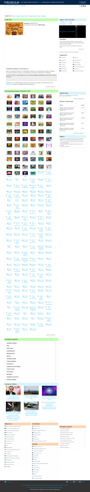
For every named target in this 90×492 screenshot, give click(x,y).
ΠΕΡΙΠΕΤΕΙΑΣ (31, 371)
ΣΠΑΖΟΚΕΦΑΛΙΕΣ (31, 351)
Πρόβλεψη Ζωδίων (77, 60)
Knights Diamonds (41, 231)
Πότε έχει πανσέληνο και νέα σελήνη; (72, 441)
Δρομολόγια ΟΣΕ (36, 428)
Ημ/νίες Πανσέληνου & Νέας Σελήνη (12, 428)
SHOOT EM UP (31, 348)
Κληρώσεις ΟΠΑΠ (77, 64)
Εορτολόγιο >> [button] (82, 49)
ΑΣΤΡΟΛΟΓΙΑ (34, 2)
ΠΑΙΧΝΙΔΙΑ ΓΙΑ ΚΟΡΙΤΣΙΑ (31, 377)
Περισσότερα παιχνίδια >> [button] (51, 334)
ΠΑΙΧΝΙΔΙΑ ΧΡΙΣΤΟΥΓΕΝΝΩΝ (31, 366)
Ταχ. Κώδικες (8, 453)
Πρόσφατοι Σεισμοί (9, 441)
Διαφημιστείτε (41, 487)
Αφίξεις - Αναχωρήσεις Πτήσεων (39, 430)
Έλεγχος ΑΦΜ (35, 454)
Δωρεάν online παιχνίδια (72, 447)
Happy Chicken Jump (33, 188)
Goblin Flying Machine (17, 332)
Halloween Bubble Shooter (25, 261)
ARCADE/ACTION (16, 5)
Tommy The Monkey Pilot (17, 310)
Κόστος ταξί (35, 465)
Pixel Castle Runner (17, 243)
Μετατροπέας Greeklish (37, 478)
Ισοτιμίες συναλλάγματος (37, 450)
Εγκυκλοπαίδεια (35, 469)
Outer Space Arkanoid (25, 255)
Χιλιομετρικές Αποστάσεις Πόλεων (39, 441)
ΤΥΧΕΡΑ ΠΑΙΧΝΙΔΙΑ (31, 361)
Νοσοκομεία (62, 57)
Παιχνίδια (10, 5)
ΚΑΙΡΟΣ (48, 2)
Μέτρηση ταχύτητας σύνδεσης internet (40, 463)
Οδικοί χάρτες (35, 438)
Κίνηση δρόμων (62, 62)
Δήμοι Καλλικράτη (36, 461)
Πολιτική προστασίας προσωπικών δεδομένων (54, 487)
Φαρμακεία (75, 57)
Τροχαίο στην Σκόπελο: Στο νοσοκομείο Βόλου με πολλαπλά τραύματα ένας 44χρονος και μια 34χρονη (31, 413)
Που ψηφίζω (7, 466)
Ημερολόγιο (35, 457)
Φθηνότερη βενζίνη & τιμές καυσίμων (12, 458)
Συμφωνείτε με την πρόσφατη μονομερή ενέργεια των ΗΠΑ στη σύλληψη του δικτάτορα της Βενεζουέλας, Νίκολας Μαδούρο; (72, 139)
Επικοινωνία (29, 487)
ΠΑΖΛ (31, 345)
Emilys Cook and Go (33, 261)
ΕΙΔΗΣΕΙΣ (29, 2)
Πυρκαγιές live (8, 443)
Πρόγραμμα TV (62, 66)
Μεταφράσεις (35, 471)
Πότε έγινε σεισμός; (72, 445)
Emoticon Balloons (9, 214)
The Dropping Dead (9, 293)
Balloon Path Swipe (49, 214)
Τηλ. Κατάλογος (8, 451)
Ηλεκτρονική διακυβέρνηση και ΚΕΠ (12, 449)
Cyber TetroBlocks (17, 208)
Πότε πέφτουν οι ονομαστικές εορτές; (72, 438)
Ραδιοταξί (34, 436)
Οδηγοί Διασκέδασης (9, 436)
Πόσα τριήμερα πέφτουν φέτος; (72, 440)
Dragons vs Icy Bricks (25, 220)
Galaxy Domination (41, 299)
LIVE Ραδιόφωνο (63, 68)
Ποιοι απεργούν (62, 70)
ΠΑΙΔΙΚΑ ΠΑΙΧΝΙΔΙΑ (31, 379)
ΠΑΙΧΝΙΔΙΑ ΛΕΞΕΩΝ (31, 358)
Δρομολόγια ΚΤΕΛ (36, 426)
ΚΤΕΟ (6, 445)
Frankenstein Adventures (41, 249)
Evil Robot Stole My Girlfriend (33, 310)
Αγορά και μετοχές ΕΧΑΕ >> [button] (79, 98)
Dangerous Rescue (33, 182)
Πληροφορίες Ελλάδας (9, 462)
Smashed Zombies (41, 277)
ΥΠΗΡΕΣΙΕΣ (25, 2)
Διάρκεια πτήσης (36, 467)
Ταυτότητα (35, 487)
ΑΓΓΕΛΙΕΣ (44, 2)
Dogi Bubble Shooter (49, 321)
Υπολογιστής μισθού (36, 452)
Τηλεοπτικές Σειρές (9, 464)
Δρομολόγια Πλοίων (36, 432)
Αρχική (5, 5)
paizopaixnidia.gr (10, 84)
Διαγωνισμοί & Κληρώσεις (78, 70)
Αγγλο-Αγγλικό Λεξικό (37, 476)
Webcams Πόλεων (9, 432)
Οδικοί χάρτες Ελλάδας (72, 436)
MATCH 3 (31, 356)
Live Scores (62, 64)
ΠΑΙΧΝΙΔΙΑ (40, 2)
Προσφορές (75, 68)
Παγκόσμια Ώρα (76, 62)
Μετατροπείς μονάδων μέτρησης (39, 448)
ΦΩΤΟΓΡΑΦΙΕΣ (52, 2)
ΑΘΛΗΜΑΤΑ (31, 374)
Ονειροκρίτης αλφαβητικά (72, 428)
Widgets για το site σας (37, 446)
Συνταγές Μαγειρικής (9, 438)
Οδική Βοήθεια (8, 460)
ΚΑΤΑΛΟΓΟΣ (62, 2)
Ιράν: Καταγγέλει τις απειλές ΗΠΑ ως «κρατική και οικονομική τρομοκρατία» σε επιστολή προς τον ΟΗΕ (13, 398)
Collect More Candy (9, 283)
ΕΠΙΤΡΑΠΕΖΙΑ (31, 364)
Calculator (34, 459)
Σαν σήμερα (62, 60)
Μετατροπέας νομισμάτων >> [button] (79, 133)
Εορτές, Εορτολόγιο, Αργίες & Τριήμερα (13, 426)
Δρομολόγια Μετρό (36, 434)
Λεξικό (34, 473)
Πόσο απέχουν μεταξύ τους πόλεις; (72, 432)
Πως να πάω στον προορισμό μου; (72, 434)
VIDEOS (57, 2)
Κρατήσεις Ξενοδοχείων (10, 434)
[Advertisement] (45, 11)
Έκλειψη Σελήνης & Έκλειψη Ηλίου (12, 430)
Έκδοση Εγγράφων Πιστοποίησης (11, 455)
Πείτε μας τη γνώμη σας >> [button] (51, 86)
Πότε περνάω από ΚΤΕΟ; (72, 430)
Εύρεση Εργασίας (8, 447)
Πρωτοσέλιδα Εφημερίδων (78, 66)
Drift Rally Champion (41, 237)
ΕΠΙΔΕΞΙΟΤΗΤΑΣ (31, 369)
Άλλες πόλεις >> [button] (81, 24)
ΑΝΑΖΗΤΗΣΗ (82, 2)
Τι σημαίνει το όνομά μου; (72, 443)
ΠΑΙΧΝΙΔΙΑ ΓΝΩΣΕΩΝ (31, 343)
